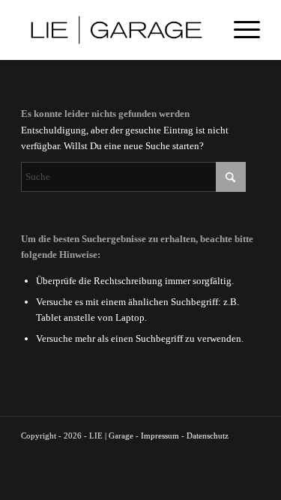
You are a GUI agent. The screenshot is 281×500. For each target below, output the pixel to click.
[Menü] (239, 30)
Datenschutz (208, 435)
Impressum (160, 435)
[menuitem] (239, 30)
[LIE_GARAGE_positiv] (116, 30)
